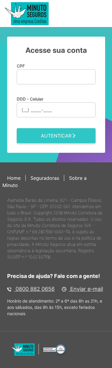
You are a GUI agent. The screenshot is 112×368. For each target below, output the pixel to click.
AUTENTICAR (56, 136)
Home (14, 178)
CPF (21, 65)
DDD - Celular (30, 98)
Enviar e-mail (86, 289)
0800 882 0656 (34, 289)
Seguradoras (44, 178)
